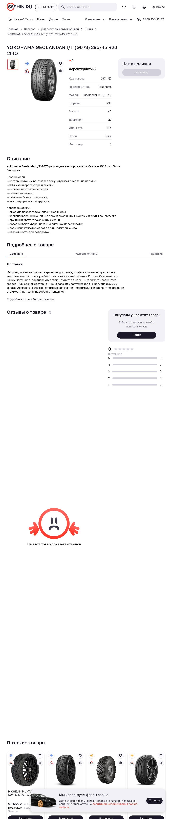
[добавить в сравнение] (60, 71)
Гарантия (156, 253)
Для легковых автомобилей (60, 29)
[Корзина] (134, 7)
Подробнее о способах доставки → (30, 299)
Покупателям (118, 19)
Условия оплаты (86, 253)
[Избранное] (124, 7)
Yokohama (105, 86)
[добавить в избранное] (60, 63)
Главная (13, 29)
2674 (104, 78)
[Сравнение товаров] (144, 7)
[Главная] (19, 7)
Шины (89, 29)
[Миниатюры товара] (13, 65)
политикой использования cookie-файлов (98, 805)
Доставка (16, 253)
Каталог (29, 29)
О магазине (92, 19)
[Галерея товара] (44, 80)
